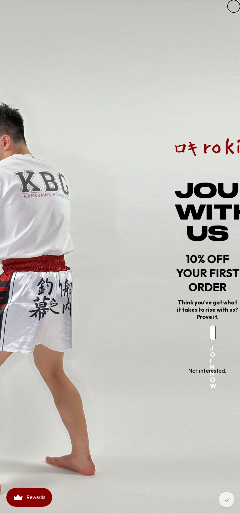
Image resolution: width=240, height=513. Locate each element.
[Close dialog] (234, 6)
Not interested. (207, 370)
